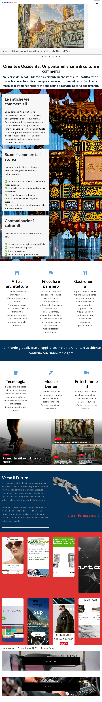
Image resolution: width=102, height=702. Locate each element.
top (55, 456)
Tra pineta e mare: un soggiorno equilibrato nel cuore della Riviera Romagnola (88, 461)
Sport (5, 454)
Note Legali (8, 648)
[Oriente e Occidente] (10, 2)
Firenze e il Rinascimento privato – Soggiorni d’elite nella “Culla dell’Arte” (63, 462)
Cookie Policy (47, 648)
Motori (57, 439)
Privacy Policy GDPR (27, 648)
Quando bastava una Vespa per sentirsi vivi (72, 442)
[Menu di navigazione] (97, 3)
